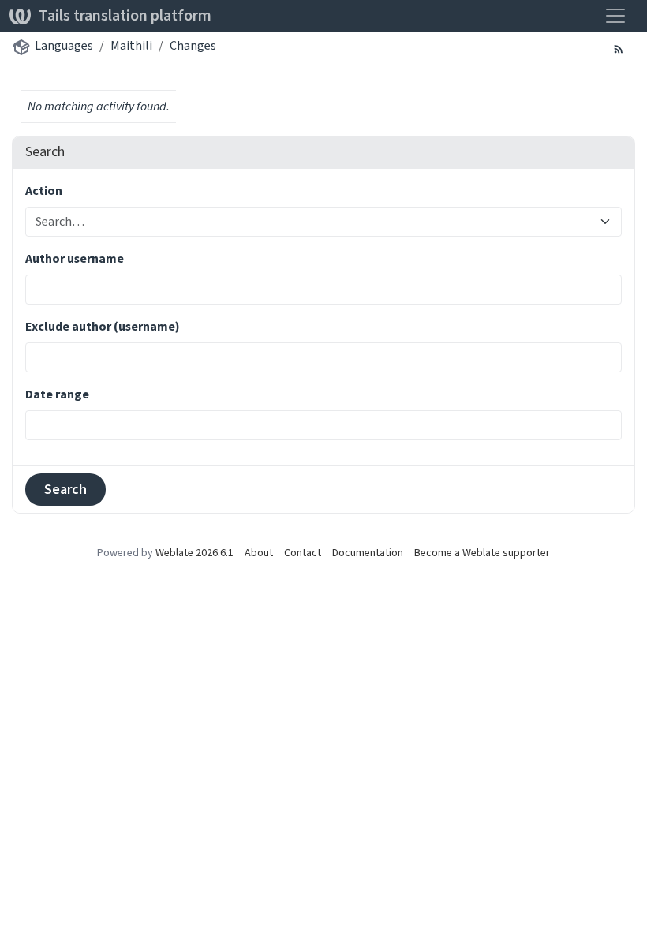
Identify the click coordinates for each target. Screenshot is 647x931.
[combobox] (314, 221)
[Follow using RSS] (618, 48)
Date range (57, 394)
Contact (302, 552)
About (259, 552)
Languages (64, 45)
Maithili (131, 45)
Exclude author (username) (102, 326)
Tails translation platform (125, 15)
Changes (193, 45)
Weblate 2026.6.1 (194, 552)
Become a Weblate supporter (482, 552)
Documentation (367, 552)
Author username (74, 258)
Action (43, 190)
